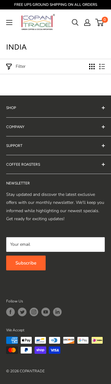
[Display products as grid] (92, 66)
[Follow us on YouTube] (45, 312)
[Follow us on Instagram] (34, 312)
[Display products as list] (102, 66)
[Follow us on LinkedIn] (57, 312)
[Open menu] (9, 22)
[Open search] (75, 22)
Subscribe (25, 263)
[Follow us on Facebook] (10, 312)
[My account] (87, 22)
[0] (100, 22)
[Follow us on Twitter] (22, 312)
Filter (21, 66)
